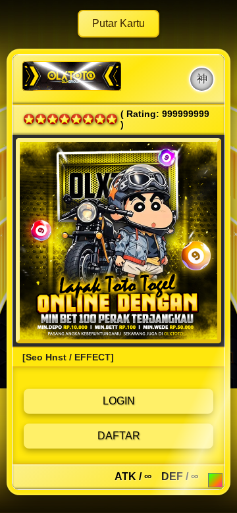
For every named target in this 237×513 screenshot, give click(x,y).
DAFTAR (118, 435)
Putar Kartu (118, 23)
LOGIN (119, 400)
